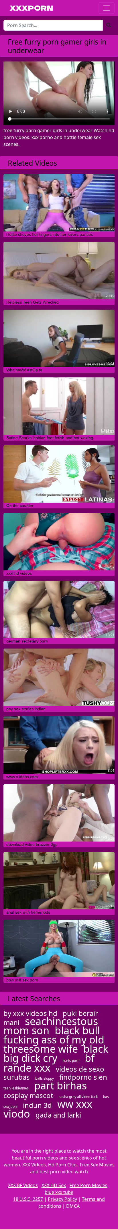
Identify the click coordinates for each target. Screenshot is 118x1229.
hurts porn (71, 1060)
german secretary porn (27, 641)
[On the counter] (59, 474)
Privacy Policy (62, 1199)
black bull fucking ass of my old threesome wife (53, 1039)
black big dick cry (55, 1053)
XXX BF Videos (23, 1185)
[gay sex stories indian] (59, 677)
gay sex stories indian (26, 709)
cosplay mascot (28, 1095)
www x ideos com (22, 776)
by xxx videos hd (30, 1013)
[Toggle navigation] (107, 8)
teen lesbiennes (16, 1088)
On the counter (20, 505)
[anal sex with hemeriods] (59, 880)
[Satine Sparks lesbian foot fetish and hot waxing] (59, 406)
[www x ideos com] (59, 745)
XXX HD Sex (54, 1185)
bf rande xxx (49, 1063)
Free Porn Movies (88, 1185)
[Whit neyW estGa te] (59, 338)
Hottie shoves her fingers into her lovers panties (49, 234)
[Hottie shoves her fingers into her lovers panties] (59, 202)
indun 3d (37, 1105)
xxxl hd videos (19, 573)
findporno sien (83, 1077)
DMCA (73, 1206)
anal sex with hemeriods (28, 912)
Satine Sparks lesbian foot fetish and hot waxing (49, 437)
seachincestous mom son (50, 1025)
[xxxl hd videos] (59, 541)
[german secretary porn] (59, 609)
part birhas (60, 1085)
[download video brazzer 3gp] (59, 813)
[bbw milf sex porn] (59, 948)
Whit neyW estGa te (24, 370)
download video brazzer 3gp (32, 844)
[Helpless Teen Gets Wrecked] (59, 270)
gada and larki (58, 1115)
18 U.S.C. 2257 (28, 1199)
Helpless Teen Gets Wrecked (32, 302)
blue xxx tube (59, 1192)
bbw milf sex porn (22, 980)
